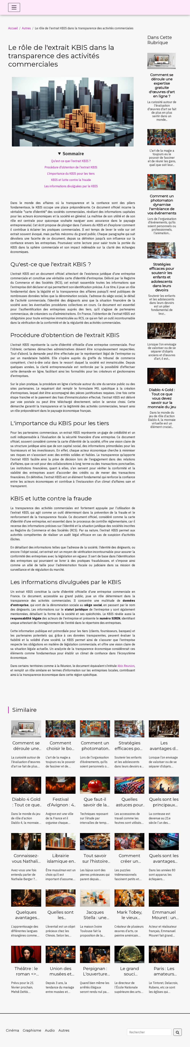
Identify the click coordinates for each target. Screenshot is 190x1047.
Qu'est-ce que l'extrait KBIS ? (71, 161)
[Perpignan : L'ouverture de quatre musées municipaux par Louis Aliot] (95, 954)
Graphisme (32, 1030)
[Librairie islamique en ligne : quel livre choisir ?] (61, 841)
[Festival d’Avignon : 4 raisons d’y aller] (61, 785)
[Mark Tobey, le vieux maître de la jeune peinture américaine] (129, 898)
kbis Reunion (126, 666)
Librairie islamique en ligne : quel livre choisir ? (60, 864)
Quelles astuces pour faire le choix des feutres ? (129, 808)
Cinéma (12, 1030)
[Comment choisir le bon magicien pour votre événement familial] (161, 137)
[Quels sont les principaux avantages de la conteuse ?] (164, 785)
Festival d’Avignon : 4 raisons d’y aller (60, 808)
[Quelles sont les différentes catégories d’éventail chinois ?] (61, 898)
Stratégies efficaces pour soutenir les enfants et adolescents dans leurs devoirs (161, 277)
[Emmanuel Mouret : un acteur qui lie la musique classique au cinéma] (164, 898)
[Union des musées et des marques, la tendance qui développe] (61, 954)
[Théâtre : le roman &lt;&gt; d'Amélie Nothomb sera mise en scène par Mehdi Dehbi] (26, 954)
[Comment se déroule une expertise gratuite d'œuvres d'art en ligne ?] (161, 61)
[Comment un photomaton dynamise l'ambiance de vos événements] (161, 182)
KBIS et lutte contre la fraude (71, 180)
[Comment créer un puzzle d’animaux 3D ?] (129, 841)
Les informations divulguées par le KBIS (71, 186)
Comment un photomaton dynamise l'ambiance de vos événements (162, 204)
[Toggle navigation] (14, 7)
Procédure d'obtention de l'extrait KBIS (71, 167)
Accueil (13, 28)
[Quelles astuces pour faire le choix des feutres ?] (129, 785)
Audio (50, 1030)
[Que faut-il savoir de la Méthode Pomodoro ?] (95, 785)
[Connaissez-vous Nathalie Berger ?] (26, 841)
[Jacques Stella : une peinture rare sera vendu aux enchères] (95, 898)
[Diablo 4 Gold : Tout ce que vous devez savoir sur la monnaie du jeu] (161, 376)
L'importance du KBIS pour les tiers (71, 173)
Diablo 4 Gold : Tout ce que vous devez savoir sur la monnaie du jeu (162, 398)
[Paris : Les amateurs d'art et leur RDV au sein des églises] (164, 954)
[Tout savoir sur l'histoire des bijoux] (95, 841)
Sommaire (73, 153)
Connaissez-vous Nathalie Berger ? (26, 861)
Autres (26, 28)
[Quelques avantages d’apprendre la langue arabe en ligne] (26, 898)
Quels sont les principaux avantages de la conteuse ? (163, 808)
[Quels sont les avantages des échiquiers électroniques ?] (164, 841)
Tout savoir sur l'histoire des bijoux (95, 861)
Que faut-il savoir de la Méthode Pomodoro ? (95, 808)
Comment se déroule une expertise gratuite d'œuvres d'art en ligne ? (162, 85)
